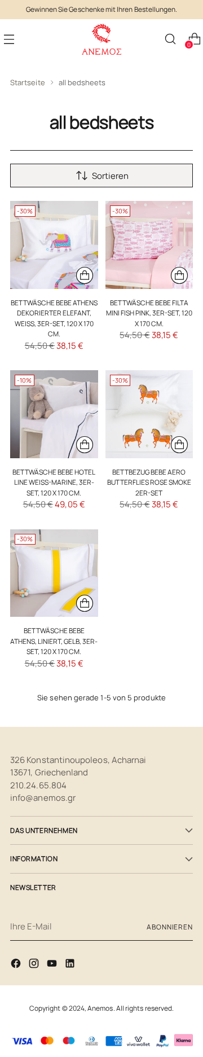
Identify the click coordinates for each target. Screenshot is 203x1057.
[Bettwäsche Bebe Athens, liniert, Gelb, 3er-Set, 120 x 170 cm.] (54, 573)
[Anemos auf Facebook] (17, 965)
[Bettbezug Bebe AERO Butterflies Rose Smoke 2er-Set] (149, 414)
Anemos (100, 1008)
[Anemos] (101, 39)
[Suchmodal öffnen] (170, 39)
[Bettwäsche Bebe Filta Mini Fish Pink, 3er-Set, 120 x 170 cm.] (149, 245)
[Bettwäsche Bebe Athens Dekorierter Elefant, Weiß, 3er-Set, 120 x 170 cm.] (54, 245)
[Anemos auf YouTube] (53, 965)
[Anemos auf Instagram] (35, 965)
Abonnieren (170, 927)
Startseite (27, 82)
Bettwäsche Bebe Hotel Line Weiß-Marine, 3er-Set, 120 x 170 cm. (53, 482)
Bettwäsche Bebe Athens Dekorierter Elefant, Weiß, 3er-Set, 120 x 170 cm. (54, 318)
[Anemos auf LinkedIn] (71, 965)
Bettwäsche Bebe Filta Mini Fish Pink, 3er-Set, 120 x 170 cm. (149, 313)
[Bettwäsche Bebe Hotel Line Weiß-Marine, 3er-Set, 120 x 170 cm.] (54, 414)
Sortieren (110, 176)
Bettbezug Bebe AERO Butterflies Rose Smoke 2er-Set (149, 482)
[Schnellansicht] (84, 275)
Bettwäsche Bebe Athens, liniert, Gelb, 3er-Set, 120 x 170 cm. (54, 641)
